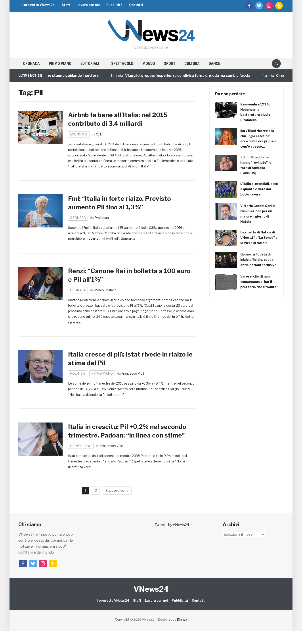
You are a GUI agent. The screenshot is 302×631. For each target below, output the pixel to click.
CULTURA (192, 63)
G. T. (99, 134)
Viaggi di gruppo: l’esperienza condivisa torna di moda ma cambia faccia (178, 75)
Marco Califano (105, 290)
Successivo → (117, 490)
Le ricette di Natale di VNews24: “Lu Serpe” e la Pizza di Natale (258, 237)
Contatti (136, 5)
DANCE (214, 63)
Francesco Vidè (132, 373)
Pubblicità (114, 5)
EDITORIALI (89, 63)
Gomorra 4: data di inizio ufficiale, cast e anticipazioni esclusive (258, 259)
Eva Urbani (101, 218)
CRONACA (31, 63)
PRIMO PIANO (60, 63)
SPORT (169, 63)
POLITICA (77, 373)
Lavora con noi (88, 5)
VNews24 (151, 588)
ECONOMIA (78, 134)
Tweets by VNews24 (172, 525)
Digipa (182, 619)
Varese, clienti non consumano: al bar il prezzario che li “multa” (259, 281)
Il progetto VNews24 (38, 5)
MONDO (148, 63)
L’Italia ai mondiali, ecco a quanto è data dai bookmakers (259, 189)
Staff (66, 5)
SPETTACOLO (122, 63)
